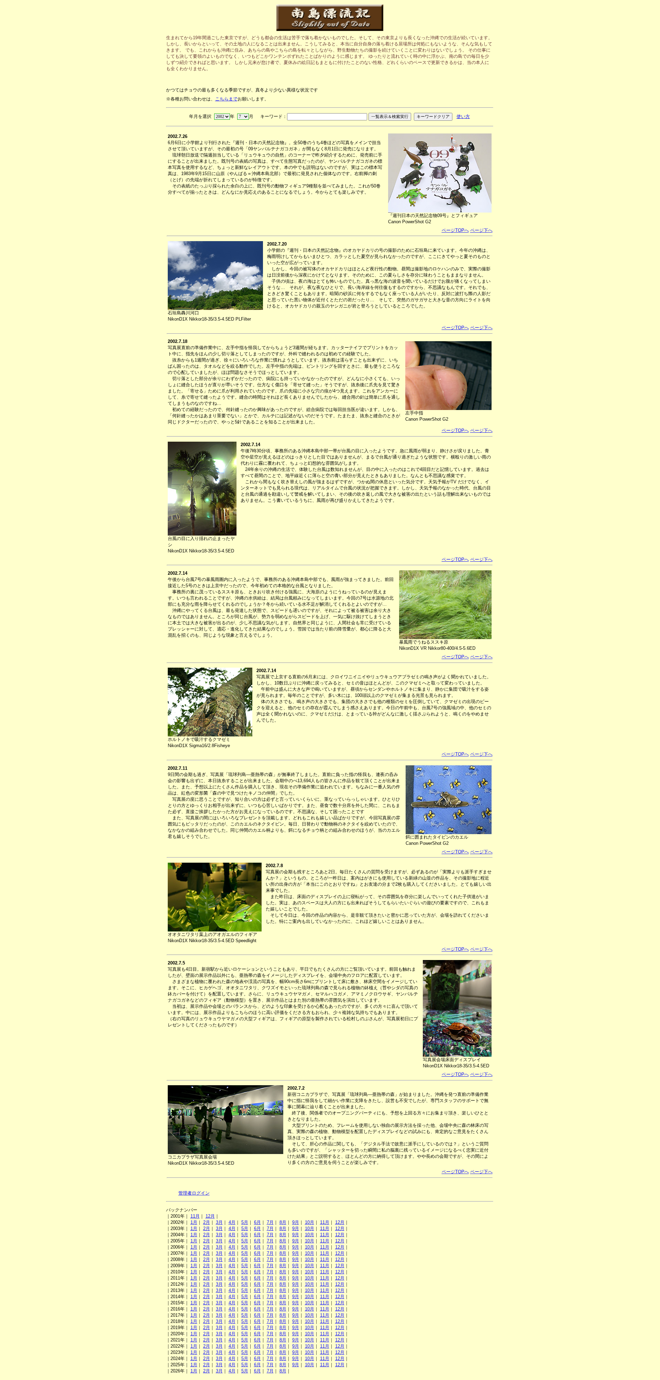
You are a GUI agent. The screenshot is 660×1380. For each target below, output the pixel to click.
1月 (193, 1222)
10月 (309, 1222)
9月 (295, 1222)
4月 (232, 1222)
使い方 (463, 116)
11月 (195, 1216)
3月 (219, 1222)
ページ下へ (481, 230)
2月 (206, 1222)
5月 (244, 1222)
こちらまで (226, 98)
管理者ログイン (194, 1193)
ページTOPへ (455, 230)
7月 (270, 1222)
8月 (282, 1222)
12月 (210, 1216)
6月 (257, 1222)
